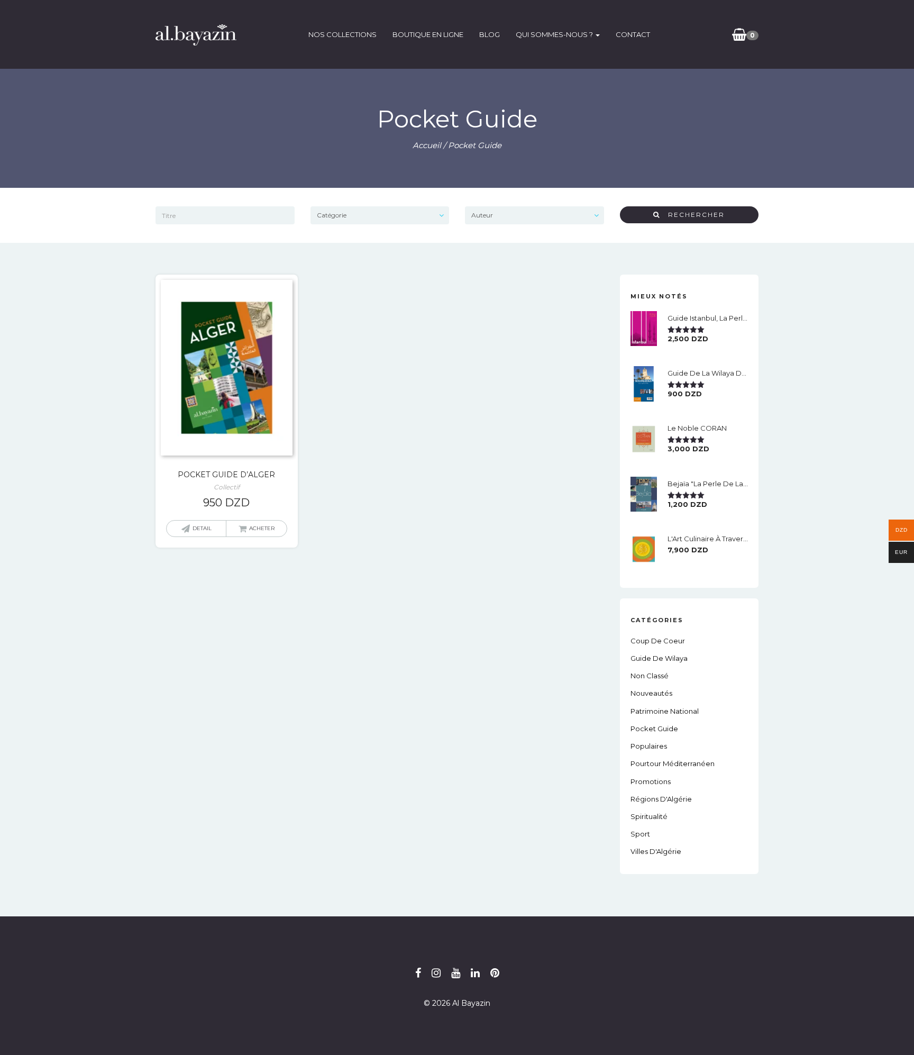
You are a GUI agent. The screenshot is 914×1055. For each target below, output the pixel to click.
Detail (202, 528)
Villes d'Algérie (655, 851)
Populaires (648, 746)
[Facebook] (418, 973)
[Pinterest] (494, 973)
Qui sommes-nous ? (555, 34)
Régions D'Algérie (661, 799)
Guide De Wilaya (659, 658)
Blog (489, 34)
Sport (640, 834)
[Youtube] (455, 973)
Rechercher (692, 215)
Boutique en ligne (427, 34)
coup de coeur (657, 640)
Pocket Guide (654, 728)
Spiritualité (649, 816)
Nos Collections (342, 34)
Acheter (262, 528)
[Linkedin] (475, 973)
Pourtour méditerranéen (672, 763)
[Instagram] (436, 973)
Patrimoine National (664, 711)
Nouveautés (651, 693)
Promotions (650, 781)
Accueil (427, 145)
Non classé (649, 675)
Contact (633, 34)
